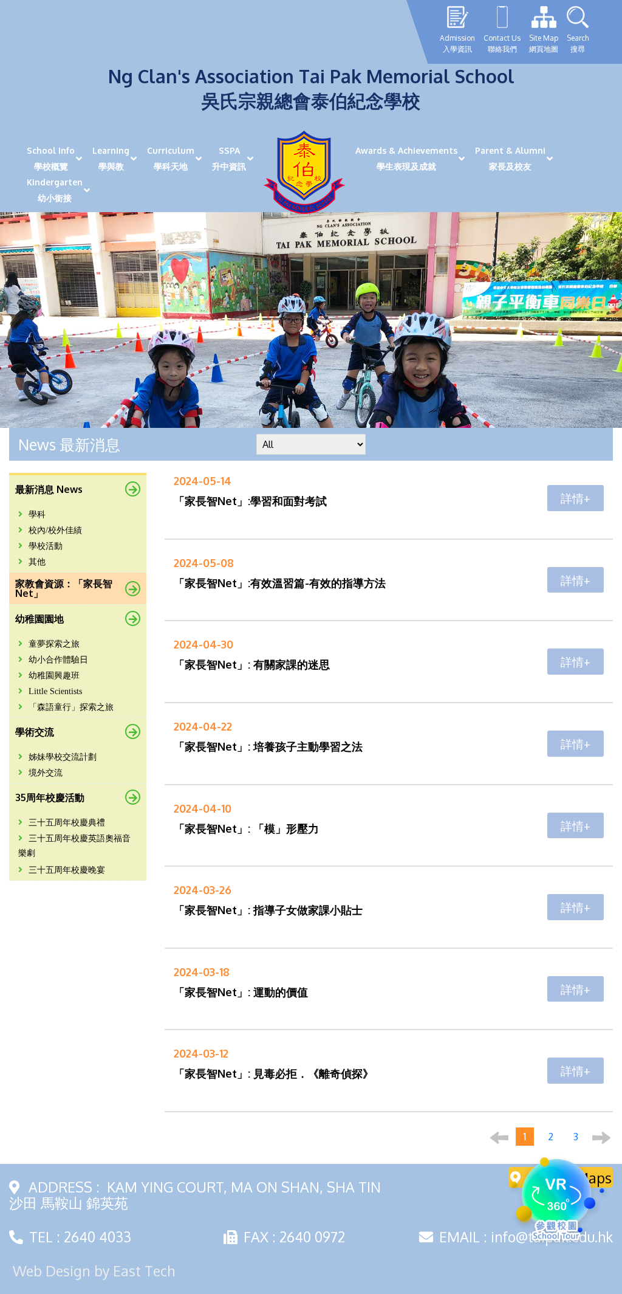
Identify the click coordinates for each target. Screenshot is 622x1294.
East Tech (144, 1270)
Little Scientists (55, 691)
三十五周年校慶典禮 (67, 822)
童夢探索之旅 (54, 644)
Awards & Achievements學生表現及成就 (406, 158)
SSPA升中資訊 (229, 158)
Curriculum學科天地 (170, 158)
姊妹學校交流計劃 (63, 757)
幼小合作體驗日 (58, 659)
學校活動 (46, 546)
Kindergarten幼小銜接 (55, 190)
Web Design (52, 1270)
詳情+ (575, 497)
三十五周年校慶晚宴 (67, 870)
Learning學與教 (110, 158)
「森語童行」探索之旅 (71, 707)
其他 (37, 561)
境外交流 (46, 772)
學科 (37, 514)
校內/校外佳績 (55, 530)
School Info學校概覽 (51, 158)
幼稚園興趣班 (54, 675)
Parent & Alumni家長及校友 (510, 158)
